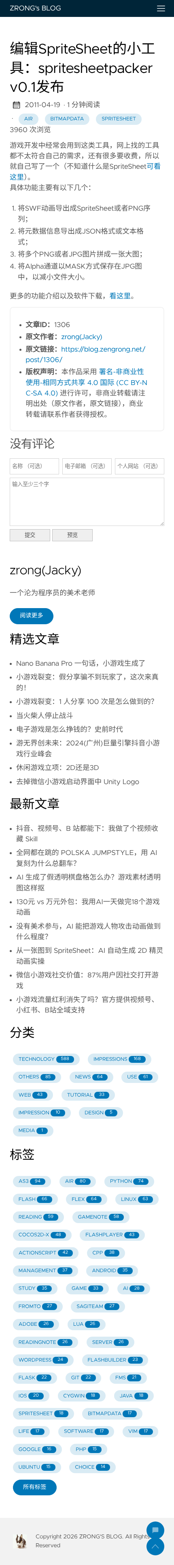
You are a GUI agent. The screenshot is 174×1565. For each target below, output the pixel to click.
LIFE (29, 1431)
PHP (86, 1449)
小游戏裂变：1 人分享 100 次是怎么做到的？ (87, 702)
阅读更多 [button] (31, 616)
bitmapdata (67, 119)
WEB (30, 1095)
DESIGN (98, 1113)
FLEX (84, 1199)
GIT (81, 1378)
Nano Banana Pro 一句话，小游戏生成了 (81, 663)
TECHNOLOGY (44, 1059)
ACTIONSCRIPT (43, 1253)
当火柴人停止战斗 (44, 716)
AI (131, 1288)
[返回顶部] (155, 1546)
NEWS (89, 1077)
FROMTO (35, 1306)
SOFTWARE (84, 1431)
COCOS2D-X (40, 1235)
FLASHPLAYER (109, 1235)
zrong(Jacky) (82, 337)
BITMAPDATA (110, 1413)
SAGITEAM (95, 1306)
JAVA (132, 1396)
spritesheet (119, 119)
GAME (85, 1288)
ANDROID (109, 1270)
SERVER (108, 1342)
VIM (138, 1431)
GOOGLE (35, 1449)
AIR (75, 1181)
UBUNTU (35, 1467)
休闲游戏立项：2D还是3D (57, 768)
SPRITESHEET (41, 1413)
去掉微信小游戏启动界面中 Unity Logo (77, 782)
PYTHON (127, 1181)
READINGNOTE (43, 1342)
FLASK (33, 1378)
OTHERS (35, 1077)
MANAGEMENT (43, 1270)
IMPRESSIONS (117, 1059)
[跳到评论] (155, 1530)
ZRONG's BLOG (35, 8)
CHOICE (90, 1467)
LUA (84, 1324)
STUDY (33, 1288)
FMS (125, 1378)
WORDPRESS (41, 1360)
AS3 (29, 1181)
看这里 (120, 296)
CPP (104, 1253)
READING (36, 1217)
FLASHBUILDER (112, 1360)
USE (137, 1077)
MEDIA (31, 1130)
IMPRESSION (39, 1113)
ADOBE (34, 1324)
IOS (29, 1396)
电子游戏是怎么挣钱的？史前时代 (69, 729)
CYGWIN (79, 1396)
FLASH (33, 1199)
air (28, 119)
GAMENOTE (98, 1217)
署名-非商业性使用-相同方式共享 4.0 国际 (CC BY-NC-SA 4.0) (86, 382)
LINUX (134, 1199)
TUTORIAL (85, 1095)
